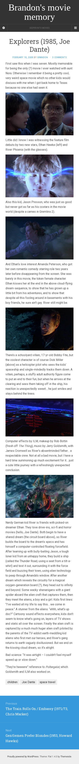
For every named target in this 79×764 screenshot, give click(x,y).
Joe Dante (28, 682)
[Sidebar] (3, 28)
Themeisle (65, 756)
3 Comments (59, 57)
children (12, 682)
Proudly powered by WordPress (23, 756)
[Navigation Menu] (75, 28)
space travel (47, 682)
